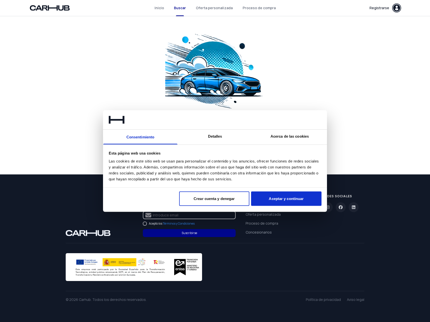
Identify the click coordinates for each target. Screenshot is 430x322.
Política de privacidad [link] (323, 299)
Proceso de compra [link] (262, 223)
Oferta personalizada (214, 7)
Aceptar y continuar (286, 199)
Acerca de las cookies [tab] (289, 136)
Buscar (180, 7)
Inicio (159, 7)
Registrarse (379, 7)
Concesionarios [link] (259, 232)
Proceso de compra (259, 7)
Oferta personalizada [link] (263, 214)
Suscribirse (189, 233)
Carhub (85, 299)
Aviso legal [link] (355, 299)
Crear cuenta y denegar (214, 199)
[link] (88, 233)
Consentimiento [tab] (140, 137)
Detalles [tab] (215, 136)
